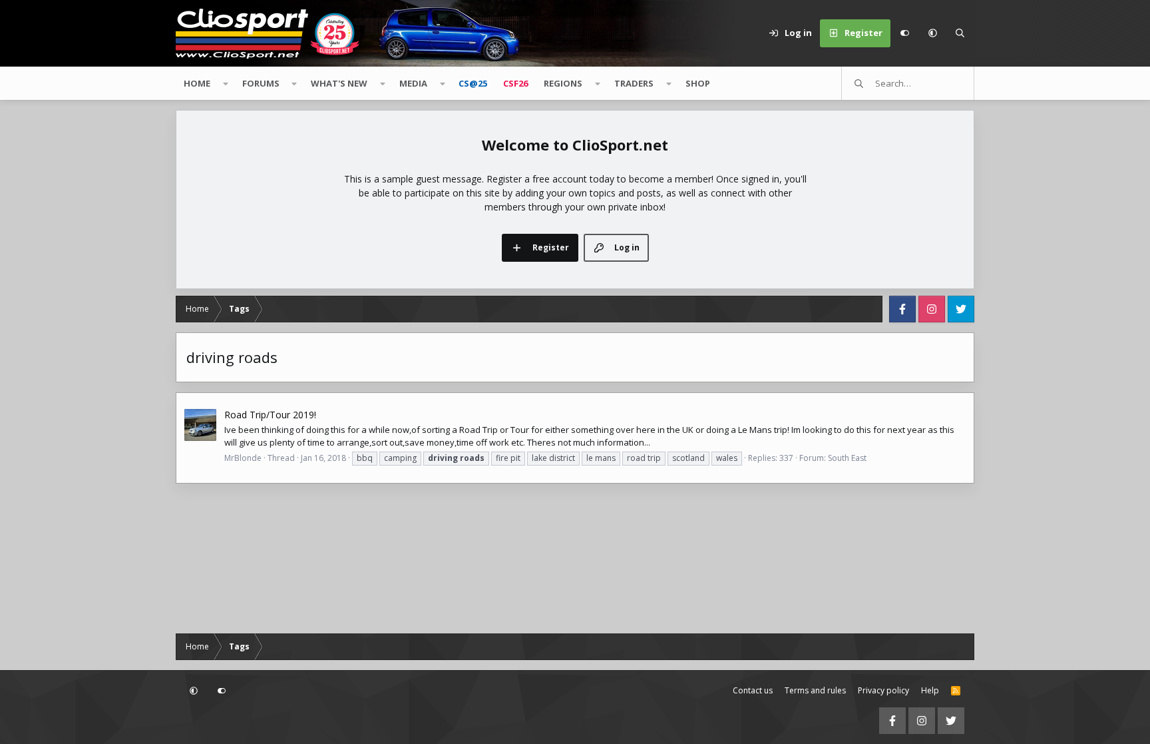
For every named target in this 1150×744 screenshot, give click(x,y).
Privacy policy (883, 690)
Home (197, 83)
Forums (261, 83)
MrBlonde (243, 458)
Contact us (753, 690)
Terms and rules (815, 690)
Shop (697, 83)
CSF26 (515, 83)
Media (413, 83)
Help (930, 690)
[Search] (960, 33)
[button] (932, 33)
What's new (339, 83)
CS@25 (473, 83)
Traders (634, 83)
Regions (563, 83)
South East (847, 458)
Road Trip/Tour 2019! (270, 414)
